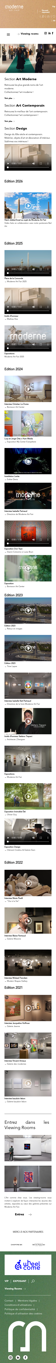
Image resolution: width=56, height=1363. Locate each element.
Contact (9, 1301)
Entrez (19, 1214)
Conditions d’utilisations (18, 1305)
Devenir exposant (46, 11)
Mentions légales (27, 1301)
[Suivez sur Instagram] (45, 33)
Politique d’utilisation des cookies (23, 1314)
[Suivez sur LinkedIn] (49, 33)
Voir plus (8, 98)
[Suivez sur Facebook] (52, 33)
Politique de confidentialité (20, 1309)
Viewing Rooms (13, 1289)
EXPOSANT (19, 1281)
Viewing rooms (29, 34)
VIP (7, 1281)
